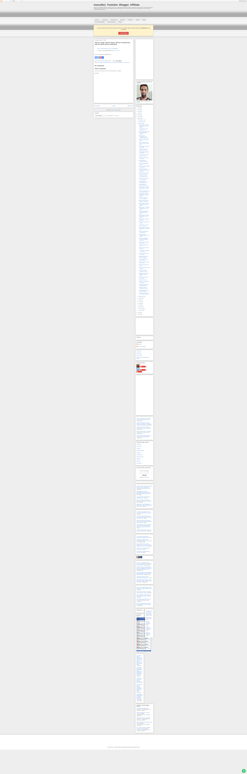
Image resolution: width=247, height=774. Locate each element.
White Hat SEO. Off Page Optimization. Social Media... (144, 194)
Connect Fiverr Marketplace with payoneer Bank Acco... (144, 136)
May (140, 303)
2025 (139, 109)
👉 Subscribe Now (123, 33)
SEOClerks (138, 458)
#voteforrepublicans (120, 62)
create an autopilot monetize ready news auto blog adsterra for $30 (143, 419)
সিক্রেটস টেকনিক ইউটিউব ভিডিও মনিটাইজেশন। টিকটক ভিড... (144, 201)
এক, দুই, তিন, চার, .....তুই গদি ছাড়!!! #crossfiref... (143, 225)
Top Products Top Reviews (148, 618)
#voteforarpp (108, 62)
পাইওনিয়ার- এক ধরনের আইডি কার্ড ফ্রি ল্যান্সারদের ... (144, 282)
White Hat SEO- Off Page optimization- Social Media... (144, 204)
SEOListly (140, 344)
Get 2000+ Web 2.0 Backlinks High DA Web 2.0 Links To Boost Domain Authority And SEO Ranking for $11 (139, 660)
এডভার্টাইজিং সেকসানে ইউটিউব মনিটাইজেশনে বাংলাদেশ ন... (143, 150)
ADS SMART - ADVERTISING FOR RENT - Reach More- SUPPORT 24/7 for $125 (144, 505)
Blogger (138, 747)
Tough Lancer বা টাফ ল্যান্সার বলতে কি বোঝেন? (144, 243)
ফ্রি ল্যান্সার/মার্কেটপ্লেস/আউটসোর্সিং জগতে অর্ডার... (143, 185)
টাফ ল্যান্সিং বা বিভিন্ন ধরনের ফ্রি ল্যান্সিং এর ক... (144, 248)
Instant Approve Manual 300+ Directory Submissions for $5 (142, 577)
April (140, 305)
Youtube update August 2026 (142, 708)
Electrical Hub (139, 355)
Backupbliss (138, 353)
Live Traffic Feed (144, 618)
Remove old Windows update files (143, 717)
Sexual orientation (111, 21)
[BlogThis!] (117, 60)
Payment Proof (114, 19)
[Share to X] (118, 60)
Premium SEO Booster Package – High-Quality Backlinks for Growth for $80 (143, 501)
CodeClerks (138, 444)
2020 (139, 118)
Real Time (143, 650)
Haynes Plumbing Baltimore (148, 622)
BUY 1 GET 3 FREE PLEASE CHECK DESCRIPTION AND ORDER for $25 (144, 588)
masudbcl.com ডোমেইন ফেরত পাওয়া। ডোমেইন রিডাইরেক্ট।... (144, 294)
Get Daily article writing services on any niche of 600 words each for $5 (143, 512)
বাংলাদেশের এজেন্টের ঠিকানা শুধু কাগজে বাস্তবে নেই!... (143, 260)
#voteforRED (113, 62)
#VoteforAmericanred (101, 62)
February (141, 308)
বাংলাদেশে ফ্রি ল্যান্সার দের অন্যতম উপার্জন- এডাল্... (144, 262)
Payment (138, 19)
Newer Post (97, 105)
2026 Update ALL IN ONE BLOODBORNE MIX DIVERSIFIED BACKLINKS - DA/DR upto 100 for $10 (143, 493)
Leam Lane (138, 350)
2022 (139, 114)
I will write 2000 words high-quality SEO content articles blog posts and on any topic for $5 (144, 521)
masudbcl (138, 448)
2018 (139, 314)
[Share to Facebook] (119, 60)
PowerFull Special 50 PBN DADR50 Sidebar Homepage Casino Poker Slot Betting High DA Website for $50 (144, 568)
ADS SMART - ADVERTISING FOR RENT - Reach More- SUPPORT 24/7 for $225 (139, 697)
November (141, 121)
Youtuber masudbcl (142, 346)
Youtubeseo (130, 19)
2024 (139, 111)
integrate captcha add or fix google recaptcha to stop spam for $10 (143, 432)
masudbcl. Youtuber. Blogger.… (142, 633)
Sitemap (144, 19)
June (140, 301)
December (141, 119)
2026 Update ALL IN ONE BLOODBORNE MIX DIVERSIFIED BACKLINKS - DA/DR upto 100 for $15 (139, 671)
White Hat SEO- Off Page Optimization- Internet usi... (144, 188)
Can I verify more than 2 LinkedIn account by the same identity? (143, 728)
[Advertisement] (117, 13)
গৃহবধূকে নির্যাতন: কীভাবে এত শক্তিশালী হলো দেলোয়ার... (143, 271)
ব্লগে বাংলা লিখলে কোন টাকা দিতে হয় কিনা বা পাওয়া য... (144, 155)
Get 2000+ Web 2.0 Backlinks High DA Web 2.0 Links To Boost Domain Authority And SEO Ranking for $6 (144, 487)
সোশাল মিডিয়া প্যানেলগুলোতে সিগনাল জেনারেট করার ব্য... (143, 176)
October (141, 123)
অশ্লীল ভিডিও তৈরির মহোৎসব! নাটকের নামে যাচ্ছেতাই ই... (143, 198)
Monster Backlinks (140, 450)
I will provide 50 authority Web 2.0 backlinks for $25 (139, 680)
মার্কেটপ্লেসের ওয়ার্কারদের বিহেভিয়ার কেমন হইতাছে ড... (144, 167)
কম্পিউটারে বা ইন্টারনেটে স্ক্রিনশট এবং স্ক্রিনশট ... (143, 158)
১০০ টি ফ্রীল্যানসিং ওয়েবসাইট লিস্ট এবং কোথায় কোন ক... (144, 251)
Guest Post (122, 19)
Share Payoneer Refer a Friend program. (144, 291)
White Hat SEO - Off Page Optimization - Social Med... (144, 208)
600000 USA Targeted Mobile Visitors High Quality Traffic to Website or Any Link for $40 (144, 581)
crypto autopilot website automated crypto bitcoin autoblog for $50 (143, 436)
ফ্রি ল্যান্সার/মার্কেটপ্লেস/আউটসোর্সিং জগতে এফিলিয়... (143, 161)
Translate (116, 115)
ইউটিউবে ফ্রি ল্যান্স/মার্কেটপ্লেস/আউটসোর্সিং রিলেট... (143, 232)
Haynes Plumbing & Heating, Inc (148, 628)
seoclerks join (105, 19)
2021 (139, 116)
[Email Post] (114, 60)
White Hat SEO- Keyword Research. (144, 220)
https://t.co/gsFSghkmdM (102, 48)
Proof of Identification (100, 21)
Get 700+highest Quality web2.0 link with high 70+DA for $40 (143, 530)
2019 (139, 312)
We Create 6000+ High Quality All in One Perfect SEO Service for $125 (143, 595)
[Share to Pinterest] (121, 60)
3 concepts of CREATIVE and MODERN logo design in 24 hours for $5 (144, 540)
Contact (120, 21)
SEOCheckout (139, 454)
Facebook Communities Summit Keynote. (143, 285)
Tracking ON (147, 650)
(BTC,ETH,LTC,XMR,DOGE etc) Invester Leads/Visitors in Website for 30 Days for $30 (144, 564)
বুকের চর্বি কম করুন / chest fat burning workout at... (144, 173)
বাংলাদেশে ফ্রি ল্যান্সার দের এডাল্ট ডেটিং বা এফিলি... (143, 254)
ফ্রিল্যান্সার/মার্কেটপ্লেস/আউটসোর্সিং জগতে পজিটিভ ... (144, 147)
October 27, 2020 (116, 50)
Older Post (130, 105)
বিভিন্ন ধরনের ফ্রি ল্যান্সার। (143, 279)
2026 (139, 107)
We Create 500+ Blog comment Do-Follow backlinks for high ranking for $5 (143, 604)
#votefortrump (126, 62)
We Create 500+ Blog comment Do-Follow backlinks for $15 (143, 592)
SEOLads (138, 461)
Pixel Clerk (138, 452)
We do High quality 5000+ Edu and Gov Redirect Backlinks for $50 (143, 600)
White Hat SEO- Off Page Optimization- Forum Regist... (144, 126)
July (140, 299)
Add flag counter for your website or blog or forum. (144, 274)
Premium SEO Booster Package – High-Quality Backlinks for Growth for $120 (139, 688)
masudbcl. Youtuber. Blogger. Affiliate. (117, 4)
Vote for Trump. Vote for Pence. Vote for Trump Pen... (144, 143)
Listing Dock (138, 446)
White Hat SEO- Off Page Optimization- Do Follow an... (144, 228)
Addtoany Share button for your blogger (143, 257)
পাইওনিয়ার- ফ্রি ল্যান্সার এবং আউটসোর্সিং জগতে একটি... (143, 288)
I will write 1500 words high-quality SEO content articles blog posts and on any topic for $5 (144, 517)
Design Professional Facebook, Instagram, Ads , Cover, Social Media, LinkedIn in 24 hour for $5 (144, 545)
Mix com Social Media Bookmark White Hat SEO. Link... (143, 239)
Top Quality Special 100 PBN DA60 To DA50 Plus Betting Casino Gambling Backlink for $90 (144, 573)
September (141, 296)
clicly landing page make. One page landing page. (144, 212)
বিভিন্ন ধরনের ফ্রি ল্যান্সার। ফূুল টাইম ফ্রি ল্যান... (143, 278)
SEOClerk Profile (139, 456)
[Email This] (116, 60)
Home (113, 105)
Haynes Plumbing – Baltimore (148, 633)
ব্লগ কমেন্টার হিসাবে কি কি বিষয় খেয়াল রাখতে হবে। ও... (143, 129)
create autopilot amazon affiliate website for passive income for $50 (143, 428)
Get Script (139, 650)
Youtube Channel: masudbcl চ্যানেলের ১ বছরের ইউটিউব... (144, 235)
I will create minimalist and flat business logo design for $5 (142, 537)
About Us (97, 19)
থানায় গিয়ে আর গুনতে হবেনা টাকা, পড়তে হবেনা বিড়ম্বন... (144, 179)
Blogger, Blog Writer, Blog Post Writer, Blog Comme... (144, 132)
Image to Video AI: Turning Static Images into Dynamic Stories (149, 613)
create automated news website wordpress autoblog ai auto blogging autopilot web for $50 (143, 424)
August (140, 298)
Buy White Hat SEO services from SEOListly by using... (144, 170)
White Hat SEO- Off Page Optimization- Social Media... (144, 216)
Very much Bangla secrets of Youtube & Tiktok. (144, 191)
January (141, 310)
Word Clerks (139, 463)
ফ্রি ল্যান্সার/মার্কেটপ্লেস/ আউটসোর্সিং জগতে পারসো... (143, 182)
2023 (139, 113)
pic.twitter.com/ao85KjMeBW (112, 48)
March (140, 306)
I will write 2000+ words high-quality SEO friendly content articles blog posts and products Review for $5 (143, 525)
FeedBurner (147, 477)
